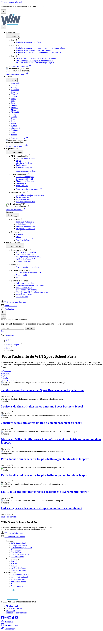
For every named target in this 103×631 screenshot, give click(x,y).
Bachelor (19, 234)
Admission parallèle (24, 224)
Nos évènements (17, 557)
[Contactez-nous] (2, 332)
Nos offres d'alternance (20, 554)
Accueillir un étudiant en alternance (30, 195)
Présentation (6, 371)
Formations (5, 373)
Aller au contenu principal (11, 2)
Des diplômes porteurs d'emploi (28, 257)
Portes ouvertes (11, 305)
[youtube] (16, 618)
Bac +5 (14, 566)
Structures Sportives (24, 163)
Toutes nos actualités (9, 517)
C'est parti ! (30, 328)
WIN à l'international (19, 577)
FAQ (18, 277)
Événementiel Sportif (24, 179)
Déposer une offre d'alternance (28, 290)
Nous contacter (17, 586)
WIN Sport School (18, 543)
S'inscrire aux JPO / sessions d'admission (32, 292)
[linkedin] (10, 618)
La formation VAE (23, 197)
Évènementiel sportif (24, 167)
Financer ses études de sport (27, 226)
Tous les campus (13, 344)
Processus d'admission (25, 222)
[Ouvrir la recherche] (3, 312)
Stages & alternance (9, 380)
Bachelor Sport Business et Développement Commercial (38, 52)
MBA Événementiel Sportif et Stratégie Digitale (35, 63)
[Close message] (3, 12)
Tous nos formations (19, 570)
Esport (18, 161)
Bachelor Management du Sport (28, 42)
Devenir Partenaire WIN (25, 202)
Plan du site (10, 610)
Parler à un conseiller (24, 294)
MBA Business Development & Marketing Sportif (36, 58)
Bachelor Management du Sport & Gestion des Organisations (40, 48)
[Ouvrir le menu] (3, 27)
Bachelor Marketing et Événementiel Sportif (33, 50)
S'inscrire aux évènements (15, 537)
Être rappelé (9, 335)
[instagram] (6, 618)
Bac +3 (14, 563)
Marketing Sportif (23, 183)
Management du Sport (25, 181)
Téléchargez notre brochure (15, 302)
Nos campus (16, 550)
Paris (8, 348)
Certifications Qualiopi (25, 254)
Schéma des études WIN (26, 259)
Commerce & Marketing (25, 158)
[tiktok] (13, 618)
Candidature (9, 309)
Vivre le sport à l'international (27, 267)
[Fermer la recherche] (3, 316)
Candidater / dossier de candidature (30, 285)
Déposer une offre (23, 199)
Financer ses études (18, 581)
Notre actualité (22, 275)
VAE (13, 584)
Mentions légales (12, 606)
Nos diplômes (16, 552)
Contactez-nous (22, 296)
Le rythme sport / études (25, 229)
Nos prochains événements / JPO (29, 273)
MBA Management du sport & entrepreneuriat (34, 60)
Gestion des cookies (14, 608)
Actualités (5, 378)
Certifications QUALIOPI (21, 548)
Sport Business (22, 186)
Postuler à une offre (24, 287)
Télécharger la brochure (25, 283)
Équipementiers (22, 165)
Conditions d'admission (20, 575)
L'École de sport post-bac (26, 252)
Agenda (4, 376)
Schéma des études (18, 568)
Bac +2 (14, 561)
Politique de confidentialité (16, 613)
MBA (18, 237)
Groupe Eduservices (24, 261)
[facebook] (3, 618)
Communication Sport (25, 177)
